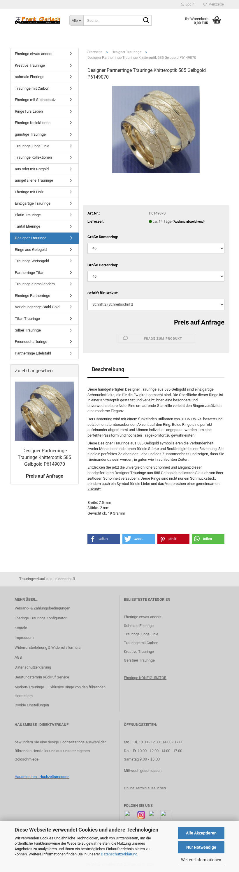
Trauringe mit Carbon (32, 88)
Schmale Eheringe (139, 625)
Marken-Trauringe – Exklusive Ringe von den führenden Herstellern (60, 691)
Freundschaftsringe (31, 341)
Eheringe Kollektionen (32, 122)
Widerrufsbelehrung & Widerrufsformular (48, 647)
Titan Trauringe (27, 318)
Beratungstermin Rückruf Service (42, 677)
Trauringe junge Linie (32, 146)
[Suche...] (146, 20)
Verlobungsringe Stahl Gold (37, 307)
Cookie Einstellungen (32, 705)
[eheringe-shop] (38, 20)
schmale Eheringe (29, 77)
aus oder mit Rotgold (32, 169)
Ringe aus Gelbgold (31, 249)
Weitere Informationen (201, 859)
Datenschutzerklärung (119, 854)
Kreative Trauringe (30, 65)
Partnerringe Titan (29, 272)
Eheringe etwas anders (33, 54)
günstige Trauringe (30, 134)
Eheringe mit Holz (29, 192)
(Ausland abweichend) (189, 222)
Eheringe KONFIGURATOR (145, 678)
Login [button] (189, 4)
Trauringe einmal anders (35, 284)
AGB (18, 657)
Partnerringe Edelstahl (33, 353)
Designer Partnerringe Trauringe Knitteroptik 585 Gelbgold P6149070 (44, 457)
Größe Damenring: (102, 237)
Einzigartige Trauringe (32, 203)
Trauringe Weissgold (32, 261)
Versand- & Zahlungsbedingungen (42, 608)
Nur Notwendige (201, 847)
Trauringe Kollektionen (33, 157)
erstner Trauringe (140, 660)
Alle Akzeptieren (201, 833)
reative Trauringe (140, 651)
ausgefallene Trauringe (34, 180)
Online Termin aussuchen (145, 788)
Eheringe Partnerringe (32, 295)
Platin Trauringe (28, 215)
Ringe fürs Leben (29, 111)
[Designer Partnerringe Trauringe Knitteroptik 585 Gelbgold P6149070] (156, 129)
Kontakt (21, 628)
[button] (103, 539)
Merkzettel (215, 4)
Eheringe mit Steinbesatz (35, 100)
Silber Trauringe (28, 330)
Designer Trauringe (30, 238)
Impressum (24, 637)
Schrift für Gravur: (102, 293)
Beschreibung (108, 369)
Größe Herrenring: (102, 265)
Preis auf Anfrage (199, 322)
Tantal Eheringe (27, 226)
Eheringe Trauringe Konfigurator (40, 618)
